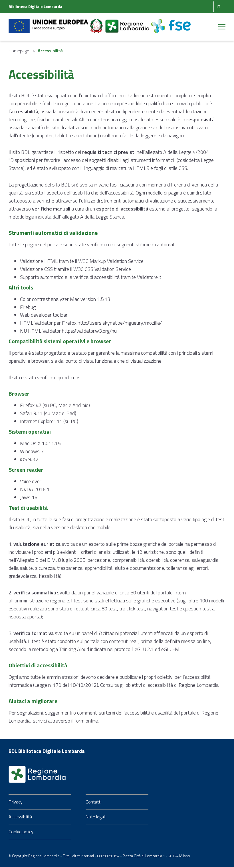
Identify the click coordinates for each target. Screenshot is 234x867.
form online (86, 721)
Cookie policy (21, 831)
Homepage (19, 50)
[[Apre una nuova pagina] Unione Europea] (49, 22)
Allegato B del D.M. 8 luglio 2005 (51, 560)
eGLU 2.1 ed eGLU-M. (157, 649)
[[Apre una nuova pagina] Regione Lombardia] (128, 22)
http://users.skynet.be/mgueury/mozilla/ (120, 323)
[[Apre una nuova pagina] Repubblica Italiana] (97, 22)
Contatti (93, 801)
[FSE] (171, 22)
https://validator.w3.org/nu (89, 331)
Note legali (96, 816)
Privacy (16, 801)
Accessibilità (20, 816)
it (218, 6)
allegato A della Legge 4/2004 (177, 152)
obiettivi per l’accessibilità (183, 677)
